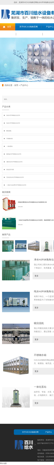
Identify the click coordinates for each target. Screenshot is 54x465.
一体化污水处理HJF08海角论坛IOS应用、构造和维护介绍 (36, 220)
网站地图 (3, 463)
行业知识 (8, 34)
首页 (9, 27)
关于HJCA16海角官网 (28, 27)
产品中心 (24, 85)
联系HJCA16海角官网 (29, 34)
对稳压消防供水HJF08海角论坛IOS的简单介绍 (32, 202)
